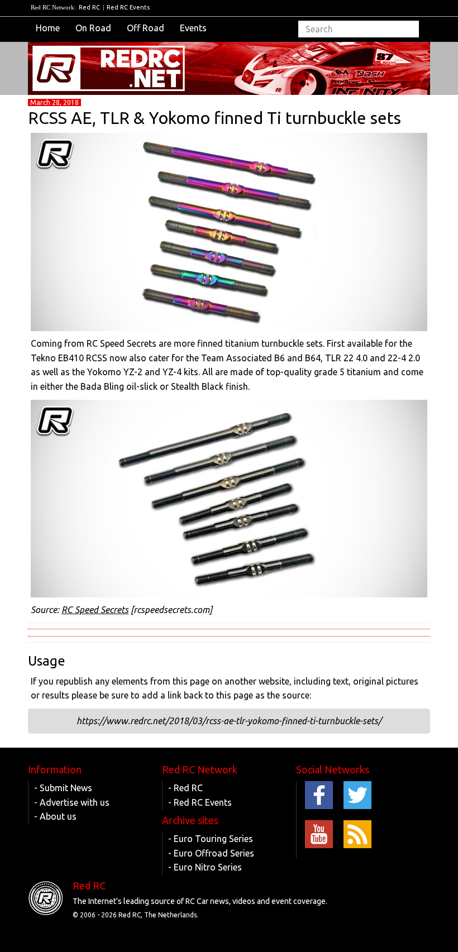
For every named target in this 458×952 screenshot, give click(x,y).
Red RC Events (128, 7)
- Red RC (185, 788)
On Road (93, 28)
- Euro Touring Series (210, 839)
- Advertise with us (71, 802)
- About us (55, 816)
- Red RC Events (200, 802)
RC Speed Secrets (94, 610)
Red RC (89, 7)
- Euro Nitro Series (205, 867)
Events (193, 28)
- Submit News (63, 788)
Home (48, 28)
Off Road (145, 28)
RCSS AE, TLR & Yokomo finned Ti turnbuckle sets (214, 117)
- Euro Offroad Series (211, 853)
